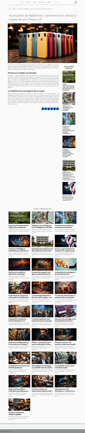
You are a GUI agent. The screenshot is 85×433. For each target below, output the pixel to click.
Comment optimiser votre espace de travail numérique (42, 320)
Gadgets (34, 2)
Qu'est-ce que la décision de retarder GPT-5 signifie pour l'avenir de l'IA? (68, 198)
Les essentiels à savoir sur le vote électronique (65, 367)
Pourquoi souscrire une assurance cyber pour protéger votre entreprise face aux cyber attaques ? (65, 345)
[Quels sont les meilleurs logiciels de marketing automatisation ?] (19, 264)
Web (22, 2)
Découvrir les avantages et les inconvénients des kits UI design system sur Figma (65, 321)
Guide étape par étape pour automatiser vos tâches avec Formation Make (19, 297)
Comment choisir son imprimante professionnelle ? (42, 390)
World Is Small (31, 86)
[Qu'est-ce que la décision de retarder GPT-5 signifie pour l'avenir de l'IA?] (68, 188)
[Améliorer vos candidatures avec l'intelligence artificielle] (68, 98)
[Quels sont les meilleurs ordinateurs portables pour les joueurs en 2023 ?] (19, 381)
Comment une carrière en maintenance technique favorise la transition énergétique (68, 129)
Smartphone (41, 2)
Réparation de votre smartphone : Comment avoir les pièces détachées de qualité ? (65, 392)
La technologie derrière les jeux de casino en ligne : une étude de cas (42, 297)
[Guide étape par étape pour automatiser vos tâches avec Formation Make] (19, 287)
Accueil (9, 9)
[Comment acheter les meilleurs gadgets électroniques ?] (19, 404)
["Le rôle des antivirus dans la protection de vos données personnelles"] (65, 287)
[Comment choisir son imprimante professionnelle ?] (42, 381)
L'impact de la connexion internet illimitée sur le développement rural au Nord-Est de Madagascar (17, 322)
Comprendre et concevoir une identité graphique (19, 367)
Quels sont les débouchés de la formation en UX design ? (19, 343)
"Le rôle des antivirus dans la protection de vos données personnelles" (65, 297)
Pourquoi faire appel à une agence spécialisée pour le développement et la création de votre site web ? (42, 275)
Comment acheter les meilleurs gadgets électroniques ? (16, 414)
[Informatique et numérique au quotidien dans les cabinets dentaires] (42, 357)
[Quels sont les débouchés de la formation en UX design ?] (19, 334)
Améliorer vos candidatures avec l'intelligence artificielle (67, 108)
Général (49, 2)
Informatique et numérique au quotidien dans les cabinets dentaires (42, 368)
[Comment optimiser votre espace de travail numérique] (42, 311)
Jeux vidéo (27, 2)
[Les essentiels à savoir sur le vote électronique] (65, 357)
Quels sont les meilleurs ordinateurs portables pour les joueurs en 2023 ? (19, 391)
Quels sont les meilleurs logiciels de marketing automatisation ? (17, 274)
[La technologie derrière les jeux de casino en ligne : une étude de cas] (42, 287)
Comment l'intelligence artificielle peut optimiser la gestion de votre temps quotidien (68, 153)
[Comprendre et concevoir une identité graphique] (19, 357)
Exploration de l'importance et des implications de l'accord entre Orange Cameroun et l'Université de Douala (68, 176)
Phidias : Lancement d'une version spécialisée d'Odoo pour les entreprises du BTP (41, 344)
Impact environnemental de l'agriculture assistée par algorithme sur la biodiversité (68, 87)
